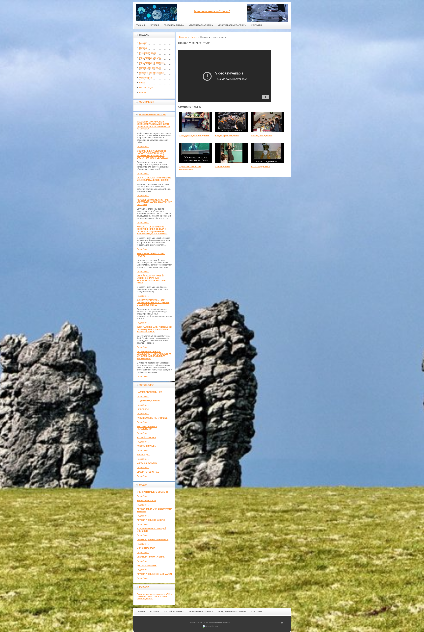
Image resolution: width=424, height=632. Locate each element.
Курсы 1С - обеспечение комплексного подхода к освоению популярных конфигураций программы (152, 230)
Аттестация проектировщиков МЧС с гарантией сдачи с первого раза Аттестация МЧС (154, 596)
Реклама (144, 587)
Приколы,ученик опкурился (152, 539)
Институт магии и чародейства (147, 427)
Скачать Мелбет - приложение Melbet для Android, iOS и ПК (154, 179)
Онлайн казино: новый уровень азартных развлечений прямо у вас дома (151, 279)
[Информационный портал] (156, 12)
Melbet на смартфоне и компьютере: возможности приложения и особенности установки (153, 125)
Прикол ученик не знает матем (154, 574)
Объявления (146, 102)
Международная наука (201, 25)
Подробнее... (143, 147)
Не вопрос (143, 409)
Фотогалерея (145, 78)
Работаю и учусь (146, 446)
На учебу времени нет (149, 392)
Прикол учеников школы (151, 520)
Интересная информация (151, 73)
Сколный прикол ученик (150, 557)
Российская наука (174, 25)
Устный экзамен (146, 437)
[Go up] (282, 624)
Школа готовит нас (148, 472)
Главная (140, 25)
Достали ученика (147, 565)
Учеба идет (143, 455)
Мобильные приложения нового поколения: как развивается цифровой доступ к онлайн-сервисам (152, 154)
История (154, 25)
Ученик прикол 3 (146, 548)
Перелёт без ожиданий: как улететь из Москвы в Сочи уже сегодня (154, 202)
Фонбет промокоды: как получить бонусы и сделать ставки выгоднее (153, 302)
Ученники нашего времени (152, 492)
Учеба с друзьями (147, 463)
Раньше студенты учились (152, 418)
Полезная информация (150, 68)
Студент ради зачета (148, 401)
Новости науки (146, 88)
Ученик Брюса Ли (146, 500)
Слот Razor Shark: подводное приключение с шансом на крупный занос (154, 329)
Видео (142, 83)
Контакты (256, 25)
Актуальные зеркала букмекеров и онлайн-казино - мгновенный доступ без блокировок (154, 355)
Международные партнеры (232, 25)
